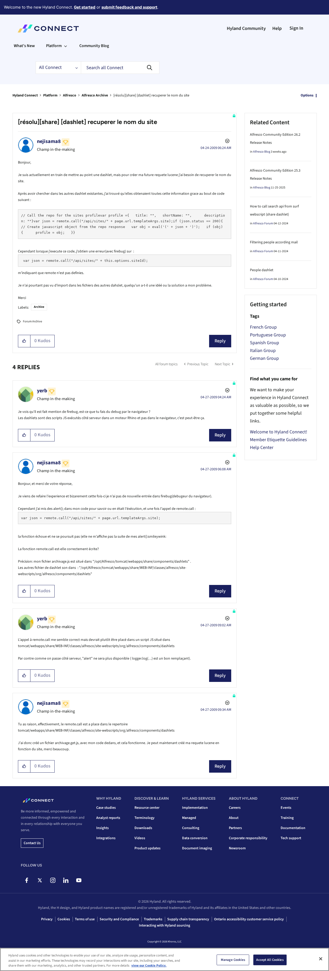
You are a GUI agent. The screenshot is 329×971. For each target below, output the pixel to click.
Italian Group (263, 350)
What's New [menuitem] (24, 46)
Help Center (261, 447)
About (233, 817)
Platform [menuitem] (54, 46)
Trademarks (153, 919)
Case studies (106, 807)
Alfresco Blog (261, 151)
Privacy (47, 919)
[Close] (320, 959)
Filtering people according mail (274, 242)
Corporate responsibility (248, 838)
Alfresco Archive (95, 95)
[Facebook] (27, 880)
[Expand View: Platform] (65, 45)
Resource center (146, 807)
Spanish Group (264, 343)
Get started (84, 7)
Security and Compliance (119, 919)
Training (287, 817)
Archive (39, 307)
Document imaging (197, 848)
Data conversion (195, 838)
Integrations (105, 838)
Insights (102, 828)
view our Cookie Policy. (148, 965)
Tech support (291, 838)
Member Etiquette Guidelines (278, 439)
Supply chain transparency (188, 919)
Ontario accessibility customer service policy (249, 919)
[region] (164, 959)
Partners (235, 828)
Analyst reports (108, 817)
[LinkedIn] (66, 880)
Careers (235, 807)
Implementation (195, 807)
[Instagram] (53, 880)
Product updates (147, 848)
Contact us (32, 843)
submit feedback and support (129, 7)
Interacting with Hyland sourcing (164, 925)
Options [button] (307, 95)
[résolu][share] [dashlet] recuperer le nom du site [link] (151, 95)
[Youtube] (79, 880)
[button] (24, 341)
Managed (189, 817)
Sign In (296, 28)
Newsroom (237, 848)
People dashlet (261, 270)
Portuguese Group (268, 335)
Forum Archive (32, 321)
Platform (50, 95)
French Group (263, 327)
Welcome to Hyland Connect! (278, 432)
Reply (220, 341)
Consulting (190, 828)
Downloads (143, 828)
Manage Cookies (233, 959)
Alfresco (69, 95)
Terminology (144, 817)
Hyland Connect (25, 95)
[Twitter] (40, 880)
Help (277, 28)
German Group (264, 358)
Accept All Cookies (269, 959)
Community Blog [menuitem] (94, 46)
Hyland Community (246, 28)
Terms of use (85, 919)
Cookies (63, 919)
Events (286, 807)
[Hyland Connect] (48, 28)
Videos (139, 838)
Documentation (293, 828)
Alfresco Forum (263, 223)
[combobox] (120, 67)
